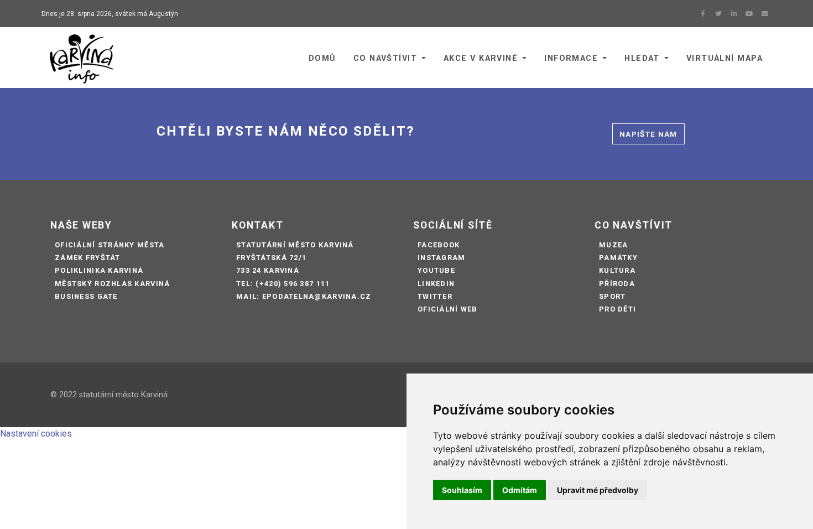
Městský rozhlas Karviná (112, 283)
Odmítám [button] (519, 490)
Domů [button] (322, 58)
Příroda (617, 283)
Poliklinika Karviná (99, 270)
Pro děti (617, 309)
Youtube (436, 270)
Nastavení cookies (36, 433)
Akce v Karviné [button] (481, 58)
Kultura (617, 270)
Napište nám (648, 133)
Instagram (442, 257)
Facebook (439, 245)
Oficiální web (448, 309)
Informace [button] (571, 58)
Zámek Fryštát (88, 257)
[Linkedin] (734, 13)
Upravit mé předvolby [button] (597, 490)
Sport (612, 296)
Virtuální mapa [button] (724, 58)
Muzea (613, 245)
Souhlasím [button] (462, 490)
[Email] (765, 13)
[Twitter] (718, 13)
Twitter (435, 296)
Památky (618, 257)
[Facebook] (703, 13)
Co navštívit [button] (385, 58)
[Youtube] (749, 13)
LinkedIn (436, 283)
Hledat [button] (642, 58)
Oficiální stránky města (109, 245)
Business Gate (86, 296)
